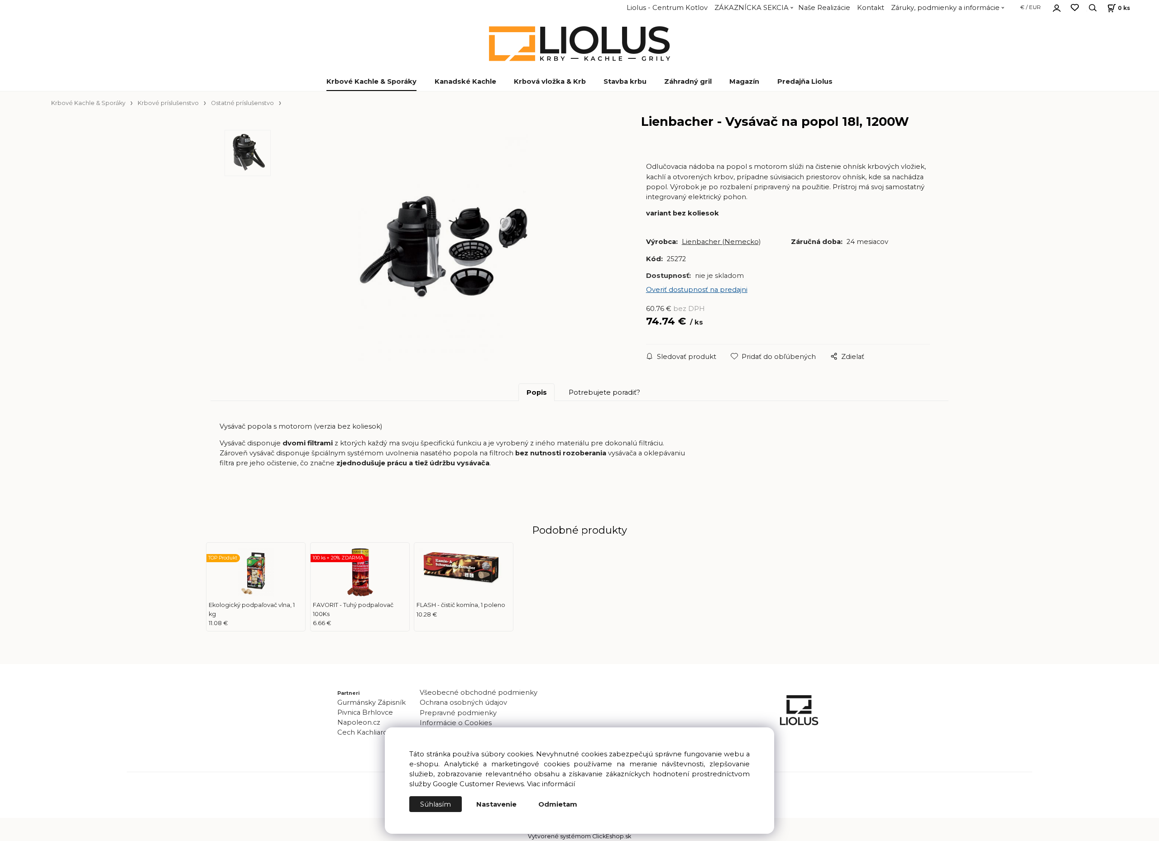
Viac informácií (551, 784)
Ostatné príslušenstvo (242, 103)
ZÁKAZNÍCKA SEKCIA (751, 8)
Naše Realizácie (824, 8)
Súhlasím (435, 804)
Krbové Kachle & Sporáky (371, 81)
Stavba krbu (625, 81)
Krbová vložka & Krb (550, 81)
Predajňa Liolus (805, 81)
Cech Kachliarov (364, 732)
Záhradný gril (688, 81)
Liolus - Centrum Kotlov (667, 8)
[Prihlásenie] (1056, 7)
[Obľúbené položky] (1074, 8)
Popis (537, 392)
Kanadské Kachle (465, 81)
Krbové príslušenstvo (168, 103)
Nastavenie (496, 804)
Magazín (744, 81)
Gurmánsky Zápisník (371, 702)
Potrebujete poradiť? (604, 392)
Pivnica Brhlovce (367, 712)
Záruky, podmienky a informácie (945, 8)
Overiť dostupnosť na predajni (696, 290)
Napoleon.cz (358, 722)
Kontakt (870, 8)
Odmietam (557, 804)
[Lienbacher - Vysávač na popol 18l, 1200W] (443, 247)
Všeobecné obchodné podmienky (478, 692)
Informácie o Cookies (456, 723)
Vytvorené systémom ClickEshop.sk (579, 836)
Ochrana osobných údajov (463, 702)
